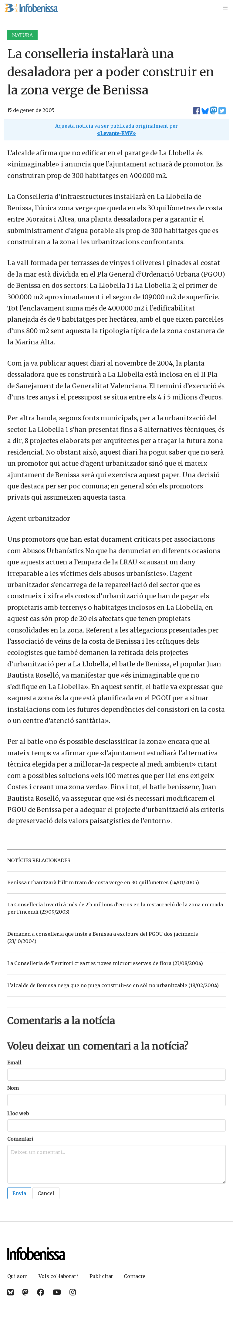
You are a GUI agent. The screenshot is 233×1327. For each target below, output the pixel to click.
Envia (19, 1193)
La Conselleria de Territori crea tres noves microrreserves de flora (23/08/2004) (105, 963)
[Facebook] (40, 1292)
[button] (225, 8)
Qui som (17, 1276)
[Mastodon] (25, 1292)
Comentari (20, 1139)
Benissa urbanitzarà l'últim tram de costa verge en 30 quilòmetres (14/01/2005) (103, 882)
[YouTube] (57, 1292)
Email (14, 1062)
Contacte (134, 1276)
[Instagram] (72, 1292)
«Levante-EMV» (116, 133)
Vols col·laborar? (59, 1276)
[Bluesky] (10, 1292)
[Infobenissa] (30, 8)
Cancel (46, 1193)
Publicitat (101, 1276)
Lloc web (18, 1113)
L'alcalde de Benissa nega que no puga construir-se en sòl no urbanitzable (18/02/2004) (113, 985)
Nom (13, 1088)
